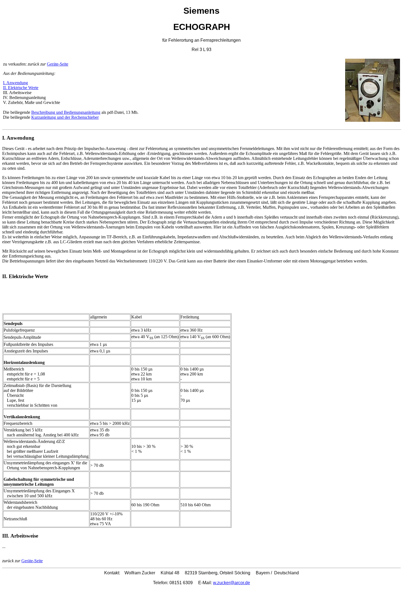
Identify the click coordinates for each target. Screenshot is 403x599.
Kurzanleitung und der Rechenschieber (65, 117)
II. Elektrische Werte (20, 87)
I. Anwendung (15, 82)
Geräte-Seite (57, 64)
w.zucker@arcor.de (231, 582)
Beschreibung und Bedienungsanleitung (65, 112)
